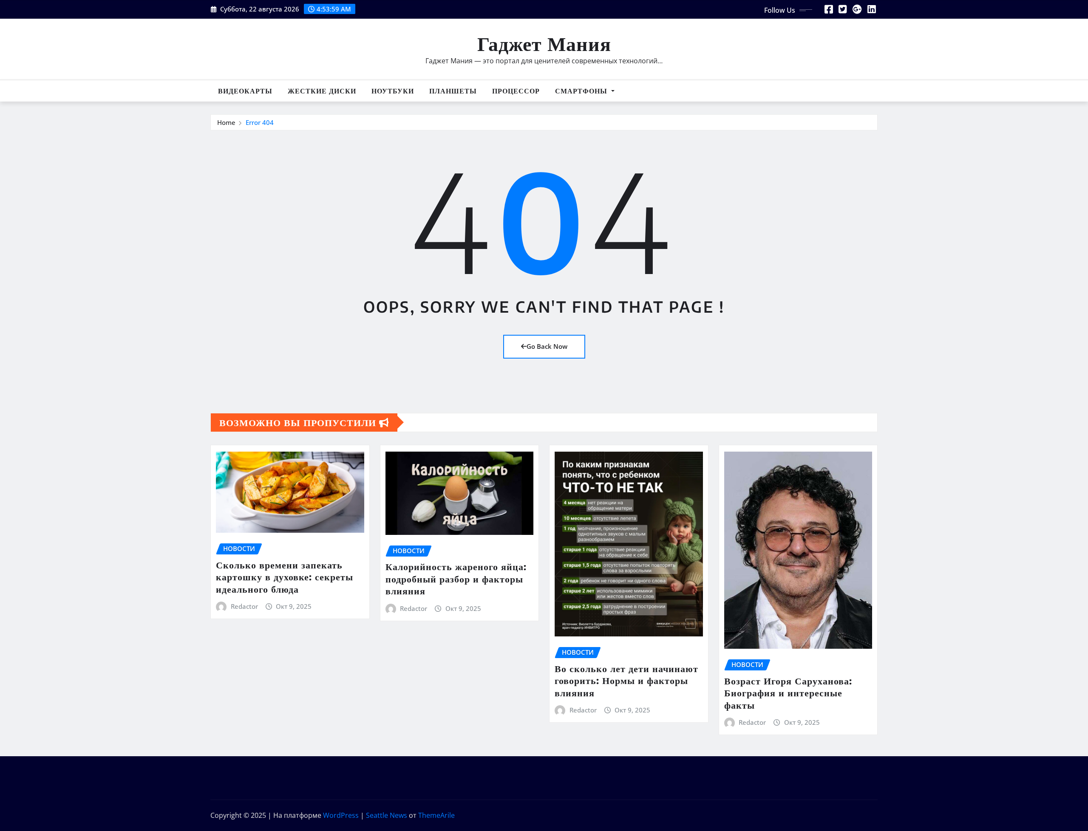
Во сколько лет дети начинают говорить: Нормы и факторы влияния (626, 680)
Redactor (244, 606)
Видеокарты (245, 91)
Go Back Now (547, 346)
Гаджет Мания (544, 43)
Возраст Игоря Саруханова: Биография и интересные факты (788, 693)
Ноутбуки (392, 91)
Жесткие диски (322, 91)
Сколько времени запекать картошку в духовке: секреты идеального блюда (284, 577)
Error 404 (260, 122)
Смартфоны (582, 91)
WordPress (341, 815)
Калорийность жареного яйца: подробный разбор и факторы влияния (456, 578)
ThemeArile (436, 815)
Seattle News (386, 815)
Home (226, 122)
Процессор (516, 91)
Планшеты (453, 91)
